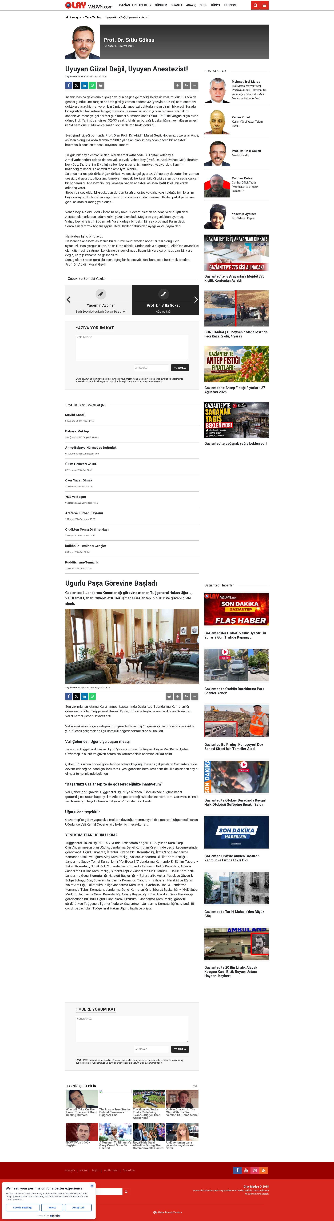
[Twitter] (76, 85)
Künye (83, 1170)
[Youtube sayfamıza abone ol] (246, 1170)
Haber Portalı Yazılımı (170, 1212)
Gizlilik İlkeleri (111, 1170)
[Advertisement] (132, 956)
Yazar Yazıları (93, 17)
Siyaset (177, 5)
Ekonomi (230, 5)
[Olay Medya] (88, 5)
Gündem (161, 5)
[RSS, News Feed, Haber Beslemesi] (263, 1170)
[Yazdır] (100, 85)
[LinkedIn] (84, 85)
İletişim (95, 1170)
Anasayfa (75, 17)
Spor (204, 5)
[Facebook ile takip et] (237, 1170)
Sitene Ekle (128, 1170)
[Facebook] (68, 85)
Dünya (215, 5)
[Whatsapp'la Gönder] (92, 85)
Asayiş (191, 5)
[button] (177, 85)
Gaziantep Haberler (135, 5)
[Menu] (264, 5)
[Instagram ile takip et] (254, 1170)
